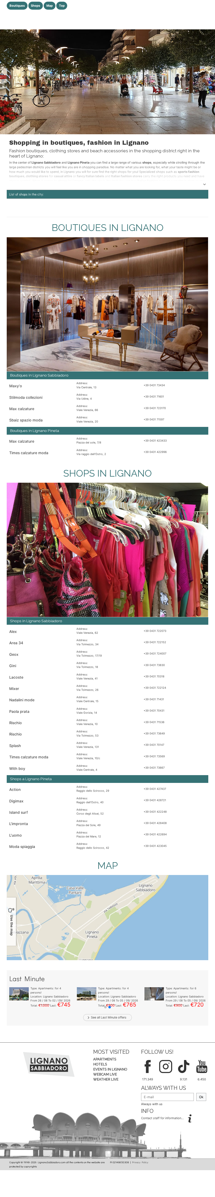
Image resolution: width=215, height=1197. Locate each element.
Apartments (104, 1059)
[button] (105, 1007)
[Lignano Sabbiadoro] (49, 1064)
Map (49, 5)
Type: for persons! (48, 988)
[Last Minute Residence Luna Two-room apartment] (86, 993)
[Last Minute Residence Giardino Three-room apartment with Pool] (19, 993)
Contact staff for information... (163, 1118)
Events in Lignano (110, 1069)
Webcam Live (105, 1074)
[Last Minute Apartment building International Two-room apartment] (154, 993)
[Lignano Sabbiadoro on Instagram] (165, 1066)
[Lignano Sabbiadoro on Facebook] (147, 1066)
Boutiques (17, 5)
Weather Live (105, 1079)
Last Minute (109, 1017)
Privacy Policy (140, 1162)
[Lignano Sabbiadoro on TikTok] (183, 1066)
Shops (35, 5)
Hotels (100, 1064)
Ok (201, 1097)
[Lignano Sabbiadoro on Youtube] (201, 1066)
